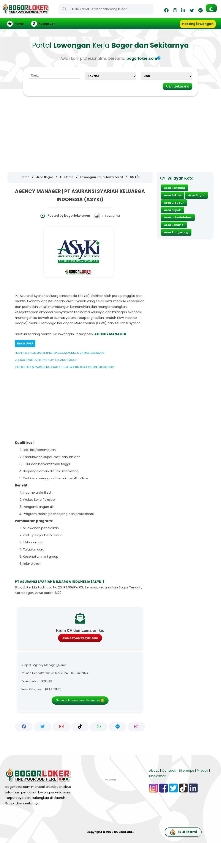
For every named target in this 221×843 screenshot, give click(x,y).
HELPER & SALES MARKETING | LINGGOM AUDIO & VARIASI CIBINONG (59, 353)
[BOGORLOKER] (26, 12)
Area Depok (172, 210)
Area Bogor (196, 195)
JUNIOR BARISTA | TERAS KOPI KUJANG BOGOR (46, 360)
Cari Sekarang (177, 86)
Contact (169, 770)
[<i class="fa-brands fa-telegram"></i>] (200, 11)
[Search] (64, 8)
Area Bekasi (172, 195)
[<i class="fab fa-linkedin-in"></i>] (183, 11)
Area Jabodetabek (177, 217)
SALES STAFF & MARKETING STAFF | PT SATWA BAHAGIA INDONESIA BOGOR (64, 367)
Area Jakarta (173, 225)
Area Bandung (174, 188)
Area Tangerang (176, 232)
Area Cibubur (174, 203)
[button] (211, 8)
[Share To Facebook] (24, 726)
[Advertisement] (110, 134)
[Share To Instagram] (136, 726)
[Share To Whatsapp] (99, 726)
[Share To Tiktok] (80, 726)
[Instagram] (175, 11)
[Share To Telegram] (117, 726)
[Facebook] (166, 11)
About (154, 770)
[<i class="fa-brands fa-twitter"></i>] (191, 11)
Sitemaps (186, 770)
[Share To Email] (61, 726)
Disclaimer (157, 776)
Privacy (202, 770)
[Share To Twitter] (42, 726)
